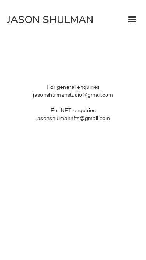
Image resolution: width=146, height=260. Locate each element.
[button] (136, 19)
